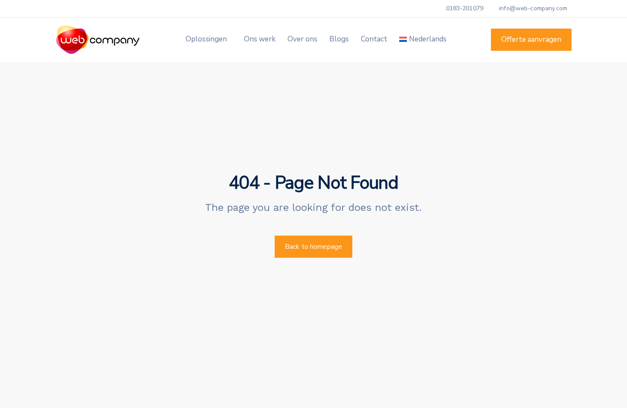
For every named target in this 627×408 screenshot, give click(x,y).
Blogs (339, 39)
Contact (374, 39)
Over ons (302, 39)
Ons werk (260, 39)
